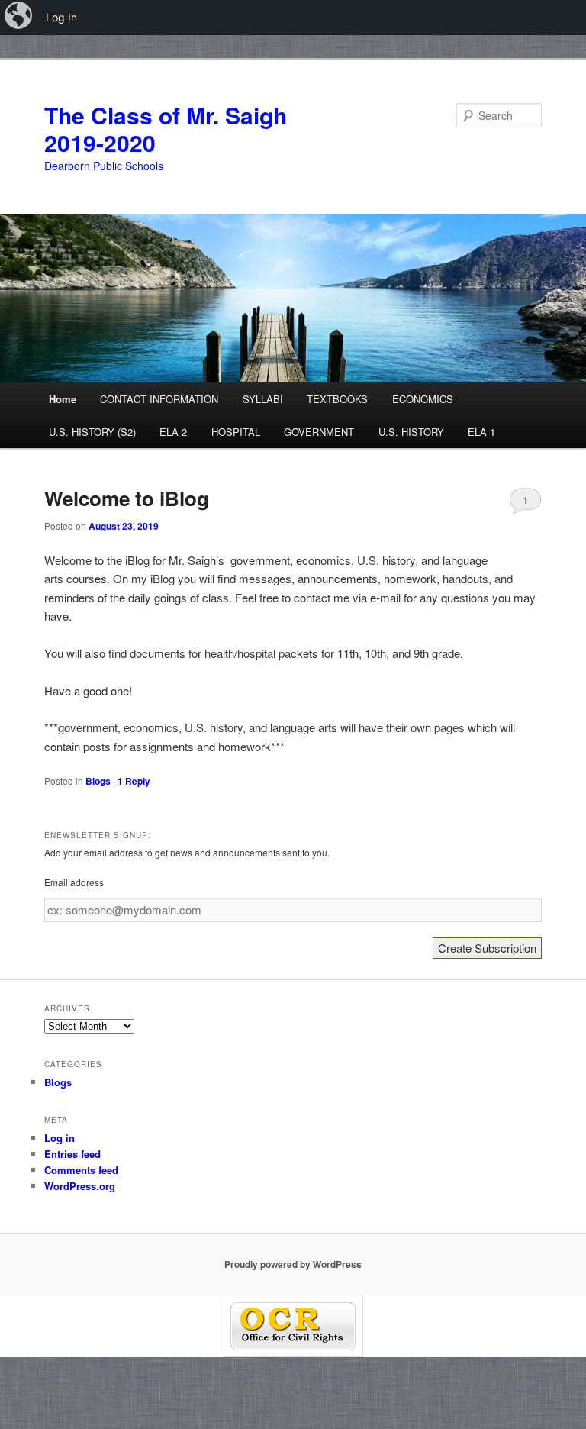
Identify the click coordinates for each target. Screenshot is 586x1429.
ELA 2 (173, 431)
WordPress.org (79, 1186)
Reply (134, 781)
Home (62, 399)
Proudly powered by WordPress (293, 1264)
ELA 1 (481, 431)
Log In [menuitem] (61, 17)
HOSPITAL (235, 431)
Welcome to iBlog (126, 498)
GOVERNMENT (319, 431)
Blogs (98, 781)
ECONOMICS (422, 399)
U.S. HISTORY (411, 431)
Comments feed (81, 1170)
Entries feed (72, 1154)
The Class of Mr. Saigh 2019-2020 (165, 128)
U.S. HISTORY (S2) (92, 431)
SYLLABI (263, 399)
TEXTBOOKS (337, 399)
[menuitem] (20, 17)
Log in (59, 1138)
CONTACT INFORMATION (159, 399)
